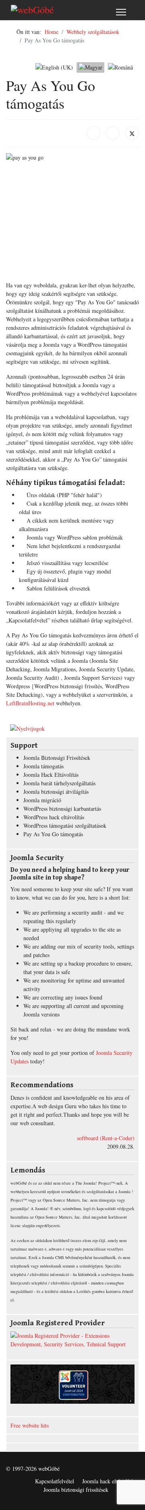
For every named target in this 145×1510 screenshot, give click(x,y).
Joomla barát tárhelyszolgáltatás (59, 783)
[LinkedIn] (113, 133)
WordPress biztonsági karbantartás (62, 808)
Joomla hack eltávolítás (108, 1481)
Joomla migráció (42, 800)
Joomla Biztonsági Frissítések (56, 757)
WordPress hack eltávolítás (53, 817)
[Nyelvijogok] (72, 728)
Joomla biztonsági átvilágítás (56, 791)
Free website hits (29, 1425)
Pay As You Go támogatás (53, 834)
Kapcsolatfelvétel (54, 1481)
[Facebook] (93, 133)
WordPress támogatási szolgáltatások (64, 825)
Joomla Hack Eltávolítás (51, 774)
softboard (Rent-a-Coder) (106, 1138)
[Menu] (121, 12)
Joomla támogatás (43, 766)
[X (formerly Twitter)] (132, 133)
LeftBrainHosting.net (30, 703)
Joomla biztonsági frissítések (76, 1489)
